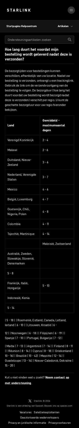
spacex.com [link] (66, 405)
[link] (18, 10)
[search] (70, 40)
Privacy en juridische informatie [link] (27, 422)
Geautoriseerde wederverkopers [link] (39, 417)
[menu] (71, 10)
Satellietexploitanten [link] (46, 412)
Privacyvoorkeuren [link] (59, 422)
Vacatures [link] (26, 412)
